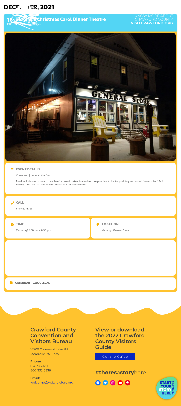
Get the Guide (115, 356)
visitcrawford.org (152, 17)
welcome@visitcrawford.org (51, 382)
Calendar (22, 283)
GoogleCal (41, 283)
